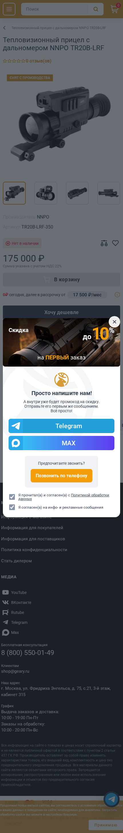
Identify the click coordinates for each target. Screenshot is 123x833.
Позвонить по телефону (61, 475)
